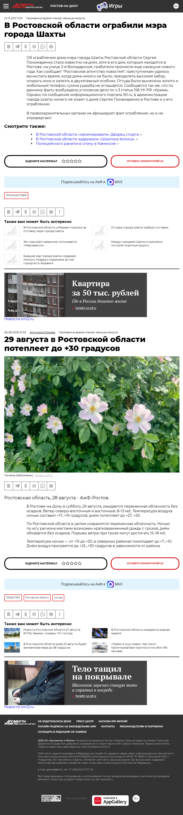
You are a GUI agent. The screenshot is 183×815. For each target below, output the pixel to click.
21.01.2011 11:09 (13, 18)
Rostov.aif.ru (43, 475)
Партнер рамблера (76, 798)
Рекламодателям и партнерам (141, 726)
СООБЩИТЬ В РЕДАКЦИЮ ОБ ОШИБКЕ (62, 731)
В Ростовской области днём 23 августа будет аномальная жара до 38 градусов (55, 645)
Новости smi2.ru (19, 319)
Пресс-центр (85, 721)
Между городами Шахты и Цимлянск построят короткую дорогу (137, 243)
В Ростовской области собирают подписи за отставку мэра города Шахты (54, 229)
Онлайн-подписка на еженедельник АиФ (67, 726)
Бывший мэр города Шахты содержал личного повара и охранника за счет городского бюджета (49, 259)
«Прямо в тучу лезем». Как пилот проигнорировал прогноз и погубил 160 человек (139, 647)
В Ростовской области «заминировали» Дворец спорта (87, 134)
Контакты (108, 726)
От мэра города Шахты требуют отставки (139, 227)
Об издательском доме (54, 721)
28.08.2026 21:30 (15, 332)
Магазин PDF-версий (113, 721)
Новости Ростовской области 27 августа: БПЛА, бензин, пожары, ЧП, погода (52, 631)
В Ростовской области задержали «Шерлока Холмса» (85, 139)
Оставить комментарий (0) (145, 161)
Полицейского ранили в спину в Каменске (76, 143)
